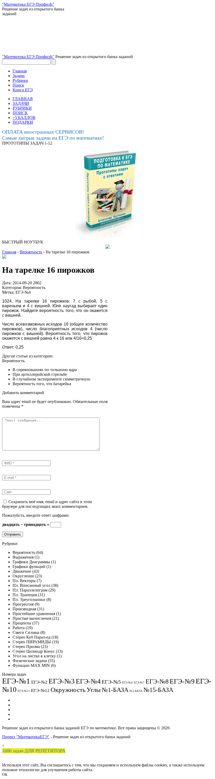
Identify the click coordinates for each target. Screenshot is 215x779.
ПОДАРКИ (23, 122)
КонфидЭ (21, 719)
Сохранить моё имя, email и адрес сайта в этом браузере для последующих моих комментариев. (47, 504)
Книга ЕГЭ (23, 90)
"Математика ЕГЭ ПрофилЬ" (28, 56)
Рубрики (20, 80)
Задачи (19, 75)
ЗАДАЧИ (21, 103)
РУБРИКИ (22, 108)
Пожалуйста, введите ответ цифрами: (35, 515)
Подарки (20, 714)
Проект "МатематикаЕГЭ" (26, 737)
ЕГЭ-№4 (23, 292)
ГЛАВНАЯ (23, 98)
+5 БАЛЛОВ (24, 117)
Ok (4, 774)
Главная (20, 71)
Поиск (18, 85)
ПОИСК (20, 113)
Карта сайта (23, 709)
